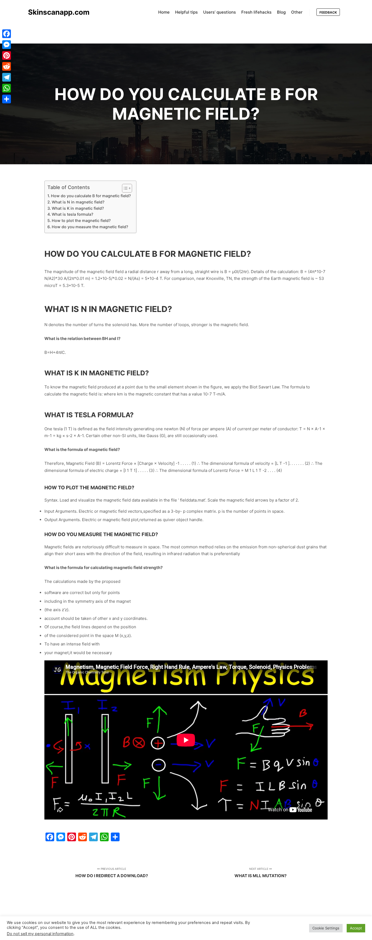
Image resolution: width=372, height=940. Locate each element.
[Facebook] (6, 33)
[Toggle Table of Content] (124, 188)
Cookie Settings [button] (325, 928)
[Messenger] (6, 44)
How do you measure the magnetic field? (90, 226)
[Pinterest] (6, 55)
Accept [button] (356, 928)
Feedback (328, 12)
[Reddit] (6, 66)
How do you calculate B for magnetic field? (91, 195)
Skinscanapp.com (55, 12)
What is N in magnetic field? (78, 202)
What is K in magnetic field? (78, 208)
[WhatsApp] (6, 88)
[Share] (6, 99)
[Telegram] (6, 77)
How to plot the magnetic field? (81, 220)
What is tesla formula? (72, 214)
